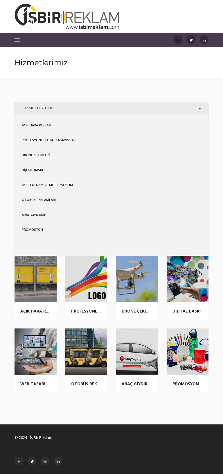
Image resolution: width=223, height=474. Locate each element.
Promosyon (32, 229)
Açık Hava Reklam (36, 125)
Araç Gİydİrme (34, 215)
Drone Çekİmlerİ (36, 155)
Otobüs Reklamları (39, 199)
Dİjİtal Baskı (32, 170)
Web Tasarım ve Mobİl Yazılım (47, 185)
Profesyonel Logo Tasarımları (49, 140)
